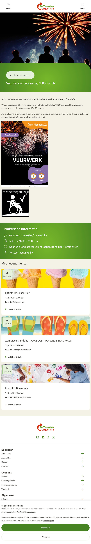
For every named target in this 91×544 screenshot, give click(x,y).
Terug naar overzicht (22, 75)
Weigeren (46, 537)
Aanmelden (6, 458)
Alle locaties (6, 453)
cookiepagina (48, 520)
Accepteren (45, 528)
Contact (4, 466)
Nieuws (4, 476)
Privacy (4, 499)
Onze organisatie (8, 480)
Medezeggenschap (9, 485)
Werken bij (5, 489)
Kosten (4, 462)
